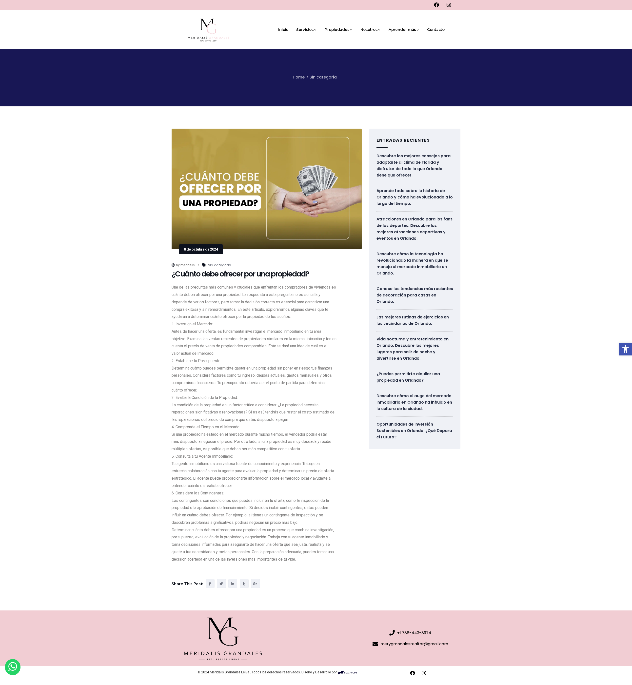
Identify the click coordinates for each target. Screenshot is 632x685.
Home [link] (299, 77)
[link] (625, 349)
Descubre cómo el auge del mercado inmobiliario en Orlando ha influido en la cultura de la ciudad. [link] (414, 402)
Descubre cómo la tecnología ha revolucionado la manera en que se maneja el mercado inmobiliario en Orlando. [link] (412, 263)
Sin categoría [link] (323, 77)
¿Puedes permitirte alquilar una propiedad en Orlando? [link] (408, 377)
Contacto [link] (436, 29)
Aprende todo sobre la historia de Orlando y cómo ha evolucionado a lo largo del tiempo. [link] (414, 197)
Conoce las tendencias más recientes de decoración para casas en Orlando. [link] (414, 295)
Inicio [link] (283, 29)
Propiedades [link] (337, 29)
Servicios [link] (305, 29)
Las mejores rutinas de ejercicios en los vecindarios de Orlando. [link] (412, 320)
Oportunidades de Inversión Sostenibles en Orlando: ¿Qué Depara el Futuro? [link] (414, 430)
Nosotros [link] (368, 29)
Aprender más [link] (402, 29)
